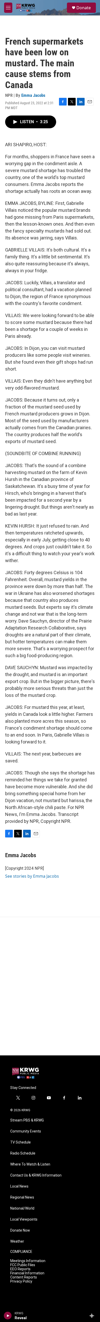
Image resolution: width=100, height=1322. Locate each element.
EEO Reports (20, 1269)
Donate (83, 7)
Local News (19, 1186)
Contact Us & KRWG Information (36, 1175)
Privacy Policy (21, 1281)
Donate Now (20, 1230)
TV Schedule (20, 1142)
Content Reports (23, 1277)
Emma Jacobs (33, 95)
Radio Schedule (22, 1153)
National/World (22, 1208)
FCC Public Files (22, 1265)
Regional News (22, 1197)
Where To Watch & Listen (30, 1164)
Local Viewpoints (23, 1219)
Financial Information (27, 1273)
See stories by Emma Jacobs (32, 876)
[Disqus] (50, 986)
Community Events (25, 1131)
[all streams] (93, 1315)
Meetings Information (27, 1261)
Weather (17, 1241)
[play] (8, 1315)
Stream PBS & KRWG (27, 1120)
